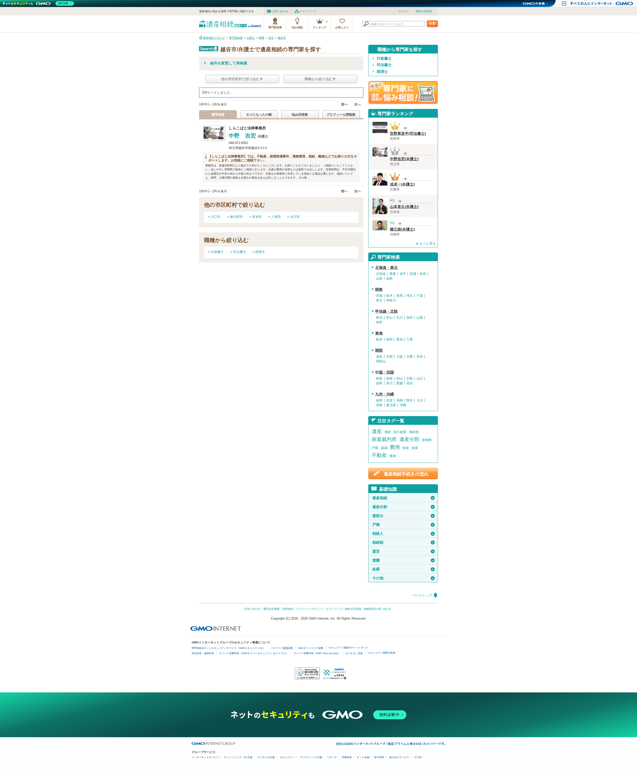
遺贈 (403, 560)
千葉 (420, 295)
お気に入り (342, 27)
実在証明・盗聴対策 (203, 653)
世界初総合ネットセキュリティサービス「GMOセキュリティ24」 (228, 648)
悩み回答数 (300, 114)
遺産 (377, 431)
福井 (409, 317)
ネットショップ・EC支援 (238, 757)
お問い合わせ (280, 11)
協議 (384, 448)
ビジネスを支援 (266, 757)
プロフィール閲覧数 (341, 114)
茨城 (379, 295)
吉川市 (295, 217)
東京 (379, 300)
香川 (389, 383)
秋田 (423, 274)
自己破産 (399, 432)
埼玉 (409, 295)
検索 (432, 23)
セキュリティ (287, 757)
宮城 (413, 274)
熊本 (409, 400)
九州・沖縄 (384, 394)
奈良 (420, 356)
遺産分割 (409, 439)
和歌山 (381, 361)
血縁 (403, 569)
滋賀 (379, 356)
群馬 (399, 295)
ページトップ (422, 595)
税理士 (260, 252)
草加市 (257, 217)
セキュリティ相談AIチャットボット (348, 647)
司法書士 (239, 252)
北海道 (381, 274)
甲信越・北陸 (386, 311)
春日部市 (236, 217)
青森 (392, 274)
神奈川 (391, 300)
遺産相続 (403, 498)
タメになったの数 (259, 114)
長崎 (399, 400)
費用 (395, 447)
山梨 (420, 317)
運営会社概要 (271, 608)
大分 (420, 400)
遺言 (403, 551)
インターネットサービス (205, 757)
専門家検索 (275, 27)
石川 (399, 317)
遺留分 (403, 516)
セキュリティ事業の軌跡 (381, 652)
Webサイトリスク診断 (310, 648)
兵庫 (409, 356)
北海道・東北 (386, 268)
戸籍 (375, 448)
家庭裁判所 (384, 439)
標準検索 (218, 114)
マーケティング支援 (311, 757)
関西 (379, 350)
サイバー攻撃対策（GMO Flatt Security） (317, 653)
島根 (389, 378)
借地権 (426, 440)
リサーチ (332, 757)
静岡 (389, 339)
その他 (403, 578)
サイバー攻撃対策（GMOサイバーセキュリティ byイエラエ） (253, 653)
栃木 (389, 295)
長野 (379, 322)
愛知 (399, 339)
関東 (379, 289)
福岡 (379, 400)
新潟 (379, 317)
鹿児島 (391, 405)
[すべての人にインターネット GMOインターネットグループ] (602, 3)
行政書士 (217, 252)
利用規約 (287, 608)
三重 (409, 339)
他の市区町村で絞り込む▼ (242, 79)
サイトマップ (308, 11)
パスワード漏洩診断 (281, 648)
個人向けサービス (399, 757)
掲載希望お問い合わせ (377, 608)
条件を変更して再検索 (228, 63)
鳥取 (379, 378)
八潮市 (276, 217)
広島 (409, 378)
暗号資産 (379, 757)
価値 (392, 456)
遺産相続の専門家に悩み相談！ (403, 92)
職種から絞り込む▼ (320, 79)
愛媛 (399, 383)
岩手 (403, 274)
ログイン (403, 11)
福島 (389, 278)
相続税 (414, 432)
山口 (420, 378)
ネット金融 (363, 757)
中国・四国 (384, 372)
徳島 (379, 383)
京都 (389, 356)
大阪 (399, 356)
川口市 (215, 217)
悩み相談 (297, 27)
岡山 (399, 378)
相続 (387, 432)
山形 (379, 278)
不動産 (379, 455)
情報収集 (347, 757)
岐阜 (379, 339)
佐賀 (389, 400)
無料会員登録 (424, 11)
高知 (409, 383)
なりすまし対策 (354, 653)
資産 (415, 448)
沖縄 (403, 405)
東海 (379, 333)
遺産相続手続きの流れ (406, 474)
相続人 (403, 533)
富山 (389, 317)
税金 (406, 448)
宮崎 (379, 405)
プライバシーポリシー (309, 608)
